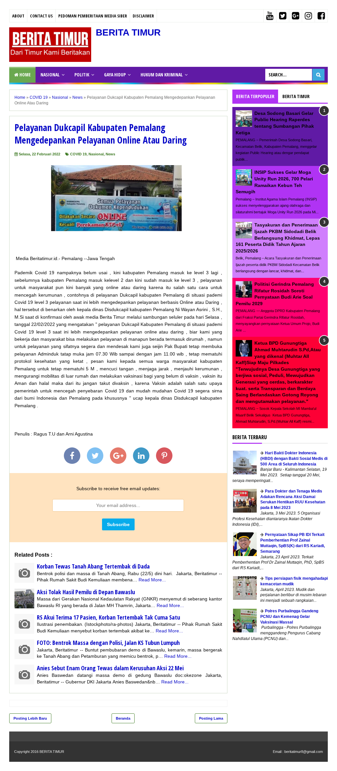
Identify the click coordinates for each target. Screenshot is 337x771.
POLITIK (81, 74)
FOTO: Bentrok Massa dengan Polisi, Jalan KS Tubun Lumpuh (108, 643)
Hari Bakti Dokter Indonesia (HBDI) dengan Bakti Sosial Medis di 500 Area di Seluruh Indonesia (293, 458)
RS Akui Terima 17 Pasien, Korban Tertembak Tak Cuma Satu (108, 617)
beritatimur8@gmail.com (303, 752)
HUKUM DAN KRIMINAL (162, 74)
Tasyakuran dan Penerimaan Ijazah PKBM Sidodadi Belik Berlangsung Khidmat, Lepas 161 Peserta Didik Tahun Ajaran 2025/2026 (278, 237)
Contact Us (41, 16)
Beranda (123, 718)
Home (24, 74)
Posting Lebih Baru (30, 718)
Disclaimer (143, 16)
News (110, 154)
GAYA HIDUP (115, 74)
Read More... (152, 579)
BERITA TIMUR (128, 32)
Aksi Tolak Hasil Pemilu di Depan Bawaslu (86, 592)
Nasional (96, 154)
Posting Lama (211, 718)
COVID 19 (78, 154)
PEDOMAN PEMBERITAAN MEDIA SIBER (92, 16)
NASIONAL (50, 74)
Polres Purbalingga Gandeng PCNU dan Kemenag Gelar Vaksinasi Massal (289, 617)
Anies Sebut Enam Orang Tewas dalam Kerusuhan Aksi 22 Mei (110, 668)
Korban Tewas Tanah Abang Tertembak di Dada (93, 566)
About (18, 16)
